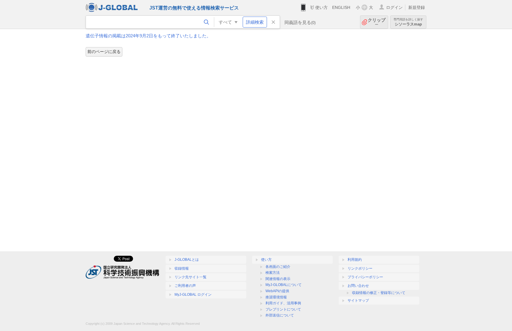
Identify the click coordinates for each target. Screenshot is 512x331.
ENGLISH (341, 7)
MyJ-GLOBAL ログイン (193, 294)
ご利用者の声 (185, 286)
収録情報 (182, 268)
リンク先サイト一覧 (191, 277)
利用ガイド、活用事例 (283, 303)
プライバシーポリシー (365, 277)
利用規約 (355, 260)
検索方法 (272, 273)
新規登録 (416, 7)
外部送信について (279, 315)
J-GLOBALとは (187, 260)
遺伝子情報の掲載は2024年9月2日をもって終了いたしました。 (148, 35)
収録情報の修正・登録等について (378, 293)
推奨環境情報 (276, 297)
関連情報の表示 (277, 279)
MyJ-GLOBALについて (283, 285)
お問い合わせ (358, 286)
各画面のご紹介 (277, 267)
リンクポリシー (360, 268)
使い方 (321, 7)
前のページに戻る (104, 51)
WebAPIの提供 (277, 291)
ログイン (394, 7)
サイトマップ (358, 300)
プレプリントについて (283, 309)
